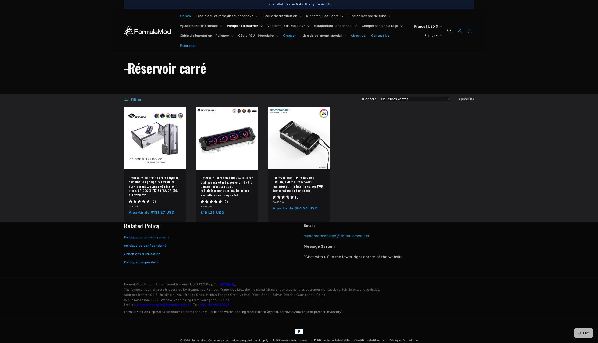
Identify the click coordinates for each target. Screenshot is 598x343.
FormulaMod (199, 340)
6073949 (227, 284)
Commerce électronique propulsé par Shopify (238, 340)
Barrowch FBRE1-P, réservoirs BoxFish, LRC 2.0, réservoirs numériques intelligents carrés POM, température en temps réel (298, 184)
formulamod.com (179, 312)
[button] (227, 16)
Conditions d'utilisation (142, 254)
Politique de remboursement (146, 237)
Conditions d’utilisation (369, 340)
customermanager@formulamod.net (337, 236)
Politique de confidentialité (332, 340)
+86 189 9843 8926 (214, 305)
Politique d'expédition (141, 262)
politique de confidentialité (145, 246)
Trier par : (369, 99)
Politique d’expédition (403, 340)
